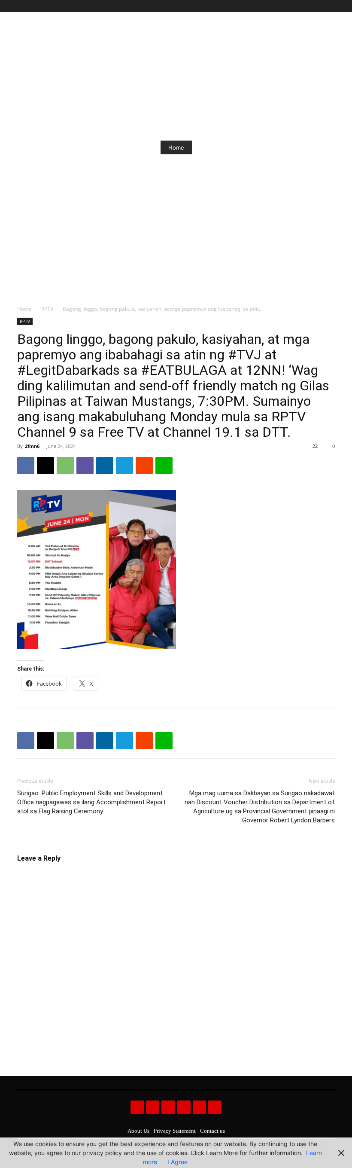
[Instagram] (301, 6)
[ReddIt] (144, 465)
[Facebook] (291, 6)
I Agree (177, 1161)
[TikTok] (311, 6)
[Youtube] (330, 6)
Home (176, 147)
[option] (176, 147)
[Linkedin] (104, 465)
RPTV (47, 309)
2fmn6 (32, 446)
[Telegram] (124, 465)
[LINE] (164, 465)
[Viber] (85, 465)
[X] (320, 6)
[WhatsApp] (65, 465)
